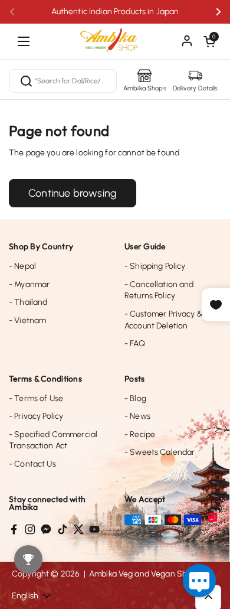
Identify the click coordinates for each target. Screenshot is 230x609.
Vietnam (27, 320)
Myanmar (29, 284)
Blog (135, 398)
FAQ (134, 343)
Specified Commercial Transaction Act (53, 440)
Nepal (22, 266)
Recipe (139, 434)
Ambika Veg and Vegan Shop (143, 574)
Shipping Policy (154, 266)
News (137, 416)
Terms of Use (36, 398)
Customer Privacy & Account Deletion (163, 320)
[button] (209, 41)
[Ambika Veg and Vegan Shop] (115, 35)
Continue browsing (72, 193)
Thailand (28, 302)
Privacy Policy (36, 416)
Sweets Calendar (159, 452)
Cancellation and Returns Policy (159, 290)
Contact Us (32, 464)
